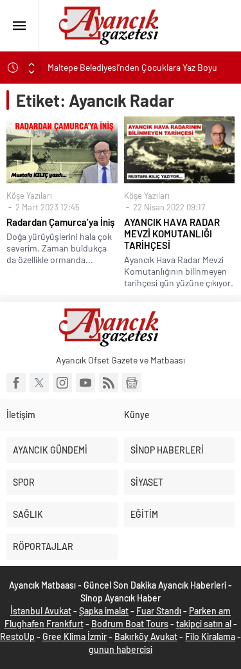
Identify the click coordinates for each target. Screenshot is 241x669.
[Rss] (108, 382)
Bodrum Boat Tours (129, 623)
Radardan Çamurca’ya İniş (60, 222)
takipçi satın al (203, 623)
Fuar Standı (158, 610)
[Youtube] (85, 382)
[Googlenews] (131, 382)
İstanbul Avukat (40, 610)
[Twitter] (39, 382)
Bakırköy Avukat (145, 636)
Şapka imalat (104, 610)
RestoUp (17, 636)
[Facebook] (16, 382)
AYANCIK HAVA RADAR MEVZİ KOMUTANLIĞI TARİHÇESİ (172, 233)
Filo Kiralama (210, 636)
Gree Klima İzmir (74, 636)
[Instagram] (62, 382)
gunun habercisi (120, 649)
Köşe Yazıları (29, 195)
